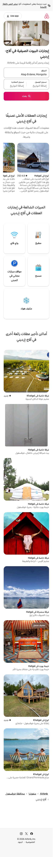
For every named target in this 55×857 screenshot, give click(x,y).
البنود (20, 842)
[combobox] (26, 74)
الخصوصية (30, 842)
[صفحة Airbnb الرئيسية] (46, 16)
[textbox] (38, 86)
